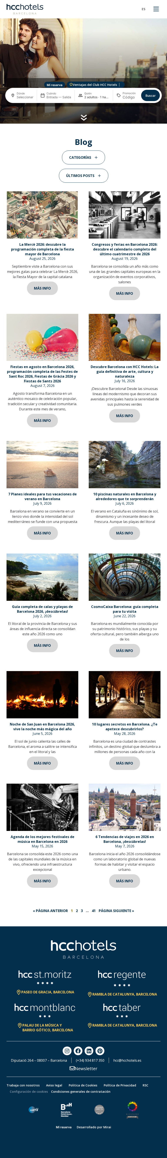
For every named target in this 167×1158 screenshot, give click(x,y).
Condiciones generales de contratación (80, 1091)
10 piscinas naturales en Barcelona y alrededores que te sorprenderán (124, 496)
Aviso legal (54, 1085)
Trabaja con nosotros (23, 1085)
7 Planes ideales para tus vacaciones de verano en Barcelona (42, 496)
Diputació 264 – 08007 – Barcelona (39, 1060)
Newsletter (86, 1068)
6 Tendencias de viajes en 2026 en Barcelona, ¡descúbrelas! (124, 839)
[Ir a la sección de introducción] (84, 118)
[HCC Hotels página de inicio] (25, 9)
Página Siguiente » (116, 910)
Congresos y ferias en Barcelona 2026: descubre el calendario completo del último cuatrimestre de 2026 (124, 249)
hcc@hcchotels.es (127, 1060)
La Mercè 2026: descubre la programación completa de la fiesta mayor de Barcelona (42, 249)
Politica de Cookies (83, 1085)
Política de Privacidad (120, 1085)
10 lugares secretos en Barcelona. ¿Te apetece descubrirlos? (124, 726)
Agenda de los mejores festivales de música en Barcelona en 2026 (42, 839)
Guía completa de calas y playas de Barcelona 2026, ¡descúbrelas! (42, 609)
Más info (42, 288)
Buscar (150, 95)
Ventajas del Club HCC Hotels (95, 85)
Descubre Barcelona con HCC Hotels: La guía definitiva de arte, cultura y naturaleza (125, 371)
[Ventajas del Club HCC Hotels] (71, 84)
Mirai (107, 1127)
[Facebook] (78, 1051)
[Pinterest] (99, 1051)
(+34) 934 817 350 (90, 1060)
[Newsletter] (72, 1068)
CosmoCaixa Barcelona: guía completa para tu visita (124, 609)
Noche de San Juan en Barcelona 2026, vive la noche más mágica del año (42, 726)
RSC (145, 1085)
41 (94, 910)
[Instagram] (67, 1051)
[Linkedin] (89, 1051)
